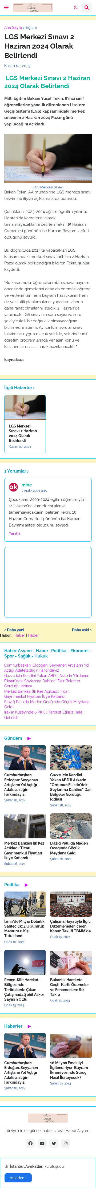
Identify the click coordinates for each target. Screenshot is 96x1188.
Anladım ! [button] (18, 1178)
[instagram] (65, 1143)
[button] (6, 7)
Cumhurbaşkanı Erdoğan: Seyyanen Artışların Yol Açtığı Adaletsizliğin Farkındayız (21, 785)
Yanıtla (15, 533)
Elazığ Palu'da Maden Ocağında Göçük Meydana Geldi (69, 848)
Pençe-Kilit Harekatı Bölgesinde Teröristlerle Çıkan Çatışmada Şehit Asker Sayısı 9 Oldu (24, 989)
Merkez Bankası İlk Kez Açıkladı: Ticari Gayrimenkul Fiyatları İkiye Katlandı (24, 850)
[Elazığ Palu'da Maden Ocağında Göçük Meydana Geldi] (71, 826)
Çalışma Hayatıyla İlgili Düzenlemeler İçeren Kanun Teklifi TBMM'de (70, 926)
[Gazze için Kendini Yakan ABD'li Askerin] (71, 757)
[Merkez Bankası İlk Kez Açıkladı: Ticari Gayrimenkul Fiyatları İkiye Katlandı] (25, 826)
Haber (19, 635)
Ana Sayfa (13, 27)
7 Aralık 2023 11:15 (34, 491)
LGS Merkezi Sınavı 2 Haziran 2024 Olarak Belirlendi (23, 433)
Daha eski (80, 630)
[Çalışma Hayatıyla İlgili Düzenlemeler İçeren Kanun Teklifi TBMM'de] (71, 904)
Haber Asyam (77, 1130)
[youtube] (42, 1143)
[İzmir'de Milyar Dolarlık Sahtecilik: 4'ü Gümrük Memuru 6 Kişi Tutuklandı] (25, 904)
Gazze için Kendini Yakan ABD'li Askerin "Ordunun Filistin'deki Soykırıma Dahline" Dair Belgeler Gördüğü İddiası (46, 681)
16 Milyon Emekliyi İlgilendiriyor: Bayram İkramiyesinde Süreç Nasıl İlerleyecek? (69, 1070)
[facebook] (30, 1143)
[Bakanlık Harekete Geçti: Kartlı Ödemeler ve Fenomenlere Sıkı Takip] (71, 962)
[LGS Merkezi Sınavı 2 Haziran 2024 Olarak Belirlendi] (25, 407)
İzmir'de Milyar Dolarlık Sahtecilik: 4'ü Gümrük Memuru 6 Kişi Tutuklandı (24, 928)
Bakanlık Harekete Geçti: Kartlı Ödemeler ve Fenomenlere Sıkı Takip (69, 987)
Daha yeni (15, 630)
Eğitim (31, 27)
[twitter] (53, 1143)
